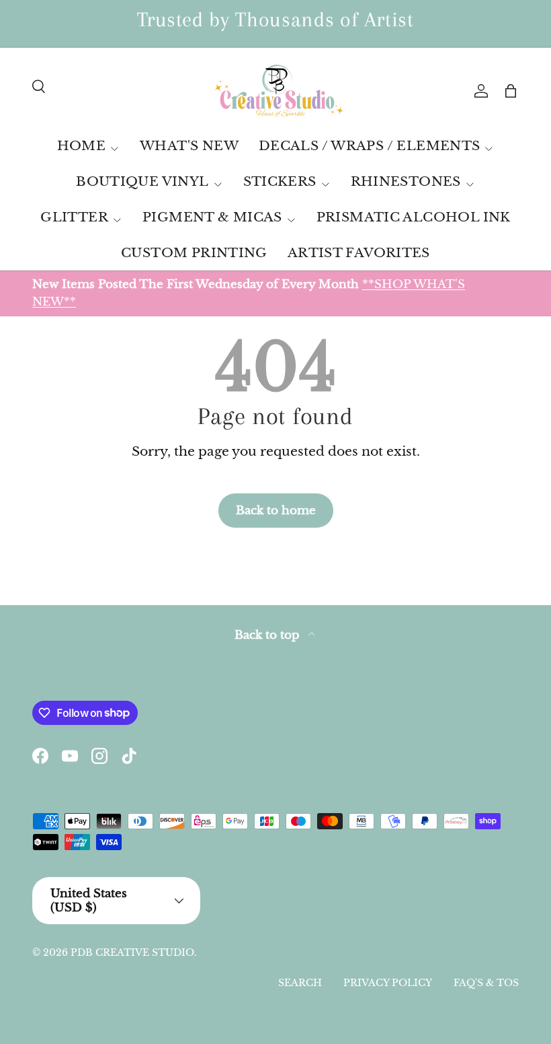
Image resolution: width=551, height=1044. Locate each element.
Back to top (269, 635)
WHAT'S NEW (189, 145)
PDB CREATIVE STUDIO (132, 952)
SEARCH (300, 983)
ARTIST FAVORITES (359, 252)
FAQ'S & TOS (486, 983)
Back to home (276, 510)
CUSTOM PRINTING (194, 252)
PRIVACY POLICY (387, 983)
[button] (510, 91)
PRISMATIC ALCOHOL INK (413, 217)
